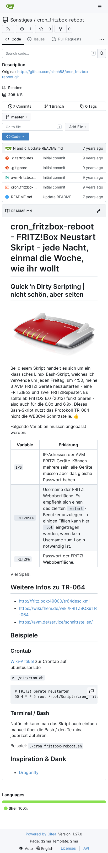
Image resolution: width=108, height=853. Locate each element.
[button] (22, 29)
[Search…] (101, 53)
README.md (21, 197)
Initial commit (54, 158)
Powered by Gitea (41, 834)
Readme (15, 87)
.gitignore (19, 167)
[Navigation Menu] (100, 6)
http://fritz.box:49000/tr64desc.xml (54, 601)
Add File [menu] (76, 126)
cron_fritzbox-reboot (60, 20)
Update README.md (45, 148)
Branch (56, 106)
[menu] (26, 848)
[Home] (10, 6)
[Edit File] (98, 210)
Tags (91, 106)
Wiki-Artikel (22, 661)
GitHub (25, 148)
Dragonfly (29, 772)
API (86, 848)
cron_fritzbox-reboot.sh (24, 187)
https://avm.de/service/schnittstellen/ (56, 622)
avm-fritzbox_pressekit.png (24, 177)
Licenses (68, 848)
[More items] (102, 39)
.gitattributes (22, 158)
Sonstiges (21, 20)
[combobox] (32, 127)
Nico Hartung (14, 148)
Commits (22, 106)
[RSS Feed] (8, 29)
